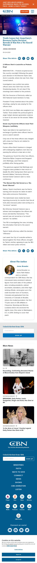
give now (24, 11)
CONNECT (18, 475)
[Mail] (28, 58)
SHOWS (18, 482)
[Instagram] (21, 530)
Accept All (18, 559)
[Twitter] (23, 58)
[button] (31, 11)
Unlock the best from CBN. (13, 327)
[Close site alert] (33, 4)
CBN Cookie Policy (12, 546)
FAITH (18, 468)
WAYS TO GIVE (18, 472)
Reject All (18, 554)
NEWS (18, 479)
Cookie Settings (18, 549)
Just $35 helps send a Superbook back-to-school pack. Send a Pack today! (16, 4)
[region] (18, 549)
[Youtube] (10, 530)
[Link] (32, 58)
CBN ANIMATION (18, 486)
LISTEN (18, 489)
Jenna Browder (9, 49)
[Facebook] (19, 58)
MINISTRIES (18, 465)
